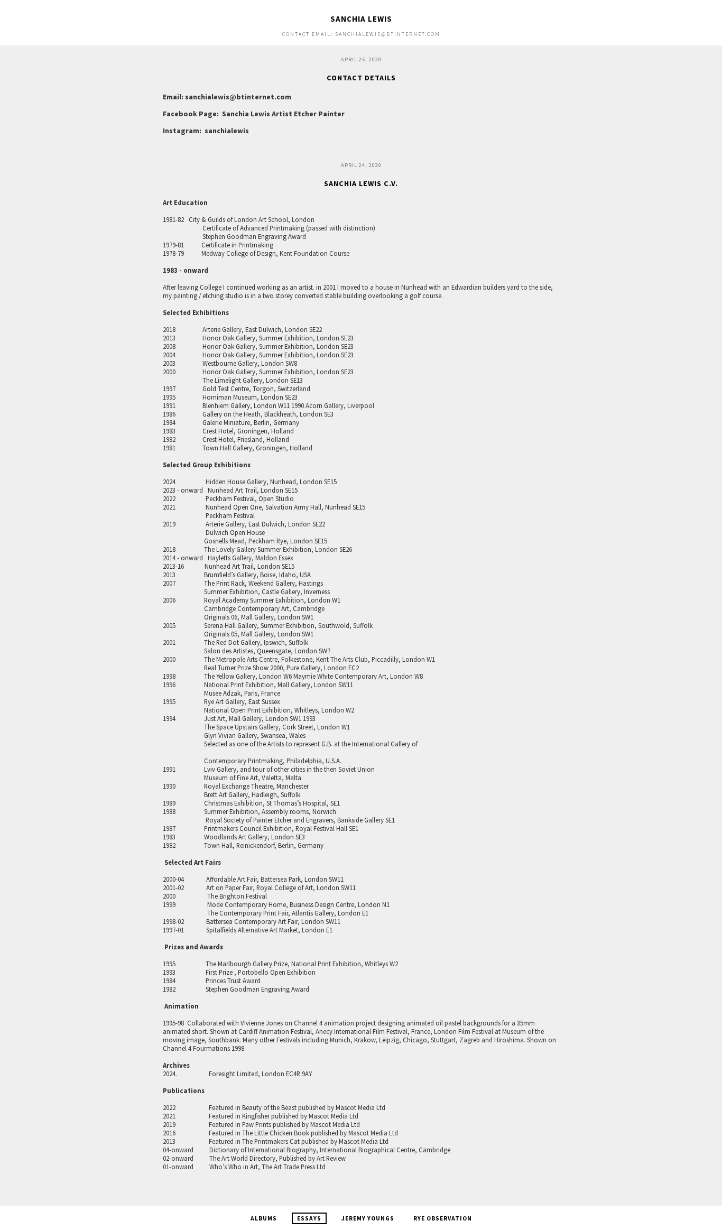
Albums (264, 1218)
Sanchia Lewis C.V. (361, 183)
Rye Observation (442, 1218)
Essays (309, 1218)
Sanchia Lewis (361, 19)
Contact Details (361, 77)
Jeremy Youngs (367, 1218)
